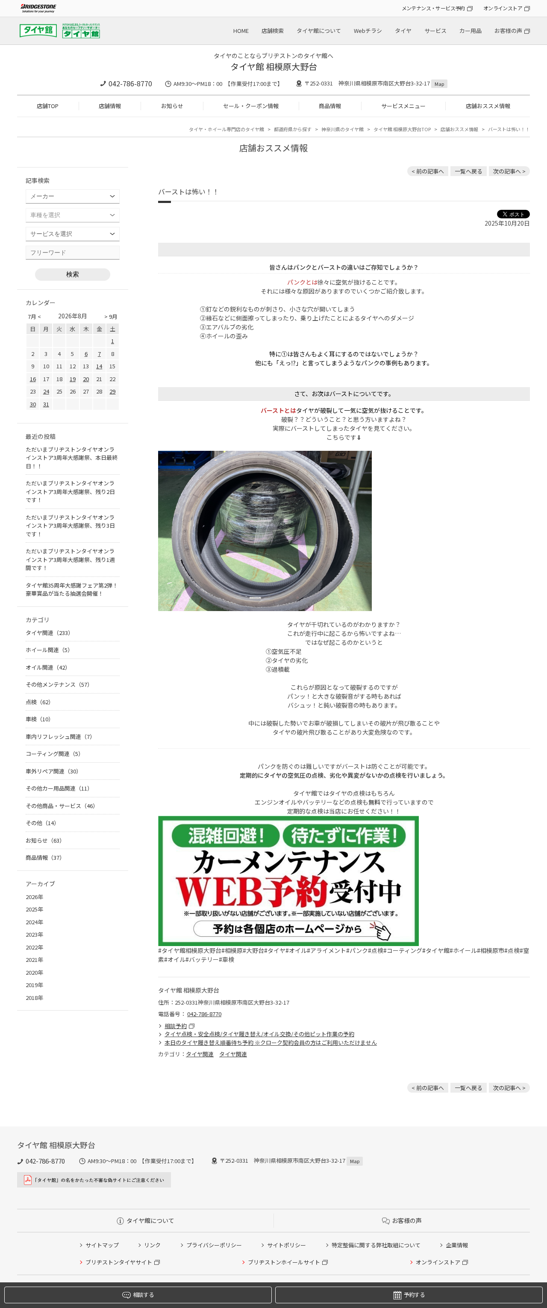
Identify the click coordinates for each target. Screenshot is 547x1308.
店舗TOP (48, 106)
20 (86, 379)
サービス (435, 30)
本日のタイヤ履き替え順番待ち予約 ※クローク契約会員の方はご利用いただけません (271, 1042)
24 (46, 391)
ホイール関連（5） (49, 650)
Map (439, 83)
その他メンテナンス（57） (59, 684)
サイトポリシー (286, 1245)
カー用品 (470, 30)
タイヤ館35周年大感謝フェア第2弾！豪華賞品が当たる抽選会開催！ (72, 589)
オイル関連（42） (48, 667)
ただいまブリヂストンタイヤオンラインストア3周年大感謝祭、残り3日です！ (70, 525)
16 (33, 379)
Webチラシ (368, 30)
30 (33, 404)
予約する (414, 1294)
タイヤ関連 (200, 1054)
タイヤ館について (319, 30)
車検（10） (40, 719)
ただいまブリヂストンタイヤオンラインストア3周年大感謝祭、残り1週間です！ (70, 559)
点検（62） (40, 702)
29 (112, 391)
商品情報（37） (45, 857)
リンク (152, 1245)
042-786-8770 (130, 83)
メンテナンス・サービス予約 (433, 8)
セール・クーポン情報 (251, 106)
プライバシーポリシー (214, 1245)
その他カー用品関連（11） (59, 788)
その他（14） (42, 823)
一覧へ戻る (468, 171)
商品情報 (330, 106)
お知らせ (172, 106)
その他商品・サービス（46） (62, 806)
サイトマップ (102, 1245)
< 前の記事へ (428, 171)
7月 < (34, 316)
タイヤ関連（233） (50, 633)
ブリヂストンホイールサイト (284, 1262)
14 (99, 366)
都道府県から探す (293, 129)
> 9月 (111, 316)
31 (46, 404)
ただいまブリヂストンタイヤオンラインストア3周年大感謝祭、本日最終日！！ (72, 457)
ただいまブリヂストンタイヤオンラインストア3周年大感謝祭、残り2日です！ (70, 491)
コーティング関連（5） (55, 754)
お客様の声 (508, 30)
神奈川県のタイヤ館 (342, 129)
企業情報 (457, 1245)
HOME (241, 30)
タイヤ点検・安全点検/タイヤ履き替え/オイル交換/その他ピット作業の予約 (259, 1034)
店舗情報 (110, 106)
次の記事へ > (509, 171)
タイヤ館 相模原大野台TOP (402, 129)
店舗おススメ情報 (488, 106)
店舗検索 (273, 30)
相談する (143, 1294)
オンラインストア (502, 8)
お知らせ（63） (45, 840)
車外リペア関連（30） (54, 771)
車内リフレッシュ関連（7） (60, 736)
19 (73, 379)
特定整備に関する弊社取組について (376, 1245)
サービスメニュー (403, 106)
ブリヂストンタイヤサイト (118, 1262)
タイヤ (403, 30)
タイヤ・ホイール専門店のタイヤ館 (226, 129)
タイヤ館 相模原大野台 (273, 66)
